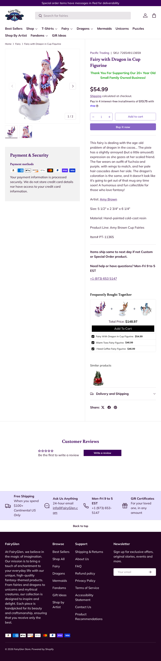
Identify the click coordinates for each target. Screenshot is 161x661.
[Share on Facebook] (109, 407)
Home (8, 44)
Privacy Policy (85, 581)
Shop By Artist (16, 35)
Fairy (18, 44)
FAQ (78, 566)
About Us (82, 559)
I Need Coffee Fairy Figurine (111, 348)
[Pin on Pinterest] (115, 407)
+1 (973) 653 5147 (103, 278)
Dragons (59, 573)
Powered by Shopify (43, 649)
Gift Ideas (59, 35)
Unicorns (122, 28)
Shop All (59, 559)
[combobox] (83, 15)
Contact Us (83, 607)
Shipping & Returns (89, 552)
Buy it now (123, 127)
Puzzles (138, 28)
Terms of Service (87, 588)
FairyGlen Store (22, 649)
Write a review (102, 452)
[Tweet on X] (103, 407)
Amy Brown (108, 199)
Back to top (80, 526)
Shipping (95, 96)
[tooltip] (98, 378)
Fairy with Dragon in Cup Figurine (42, 44)
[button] (154, 15)
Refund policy (85, 573)
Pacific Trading (99, 52)
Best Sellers (13, 28)
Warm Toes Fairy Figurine (110, 342)
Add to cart (135, 116)
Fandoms (59, 588)
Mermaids (104, 28)
